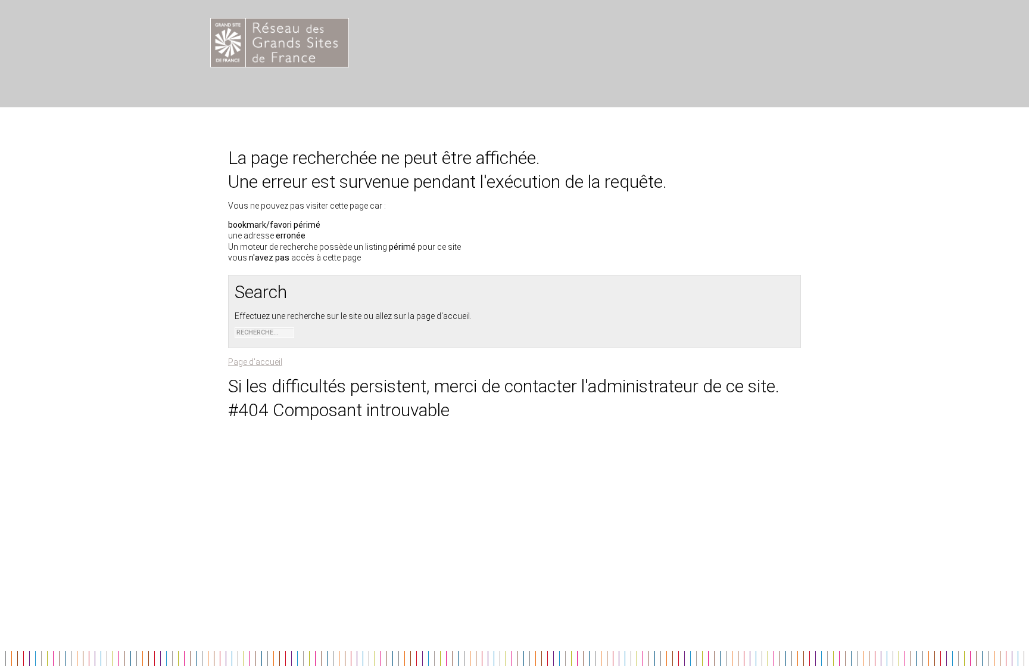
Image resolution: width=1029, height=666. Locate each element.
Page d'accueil (255, 362)
